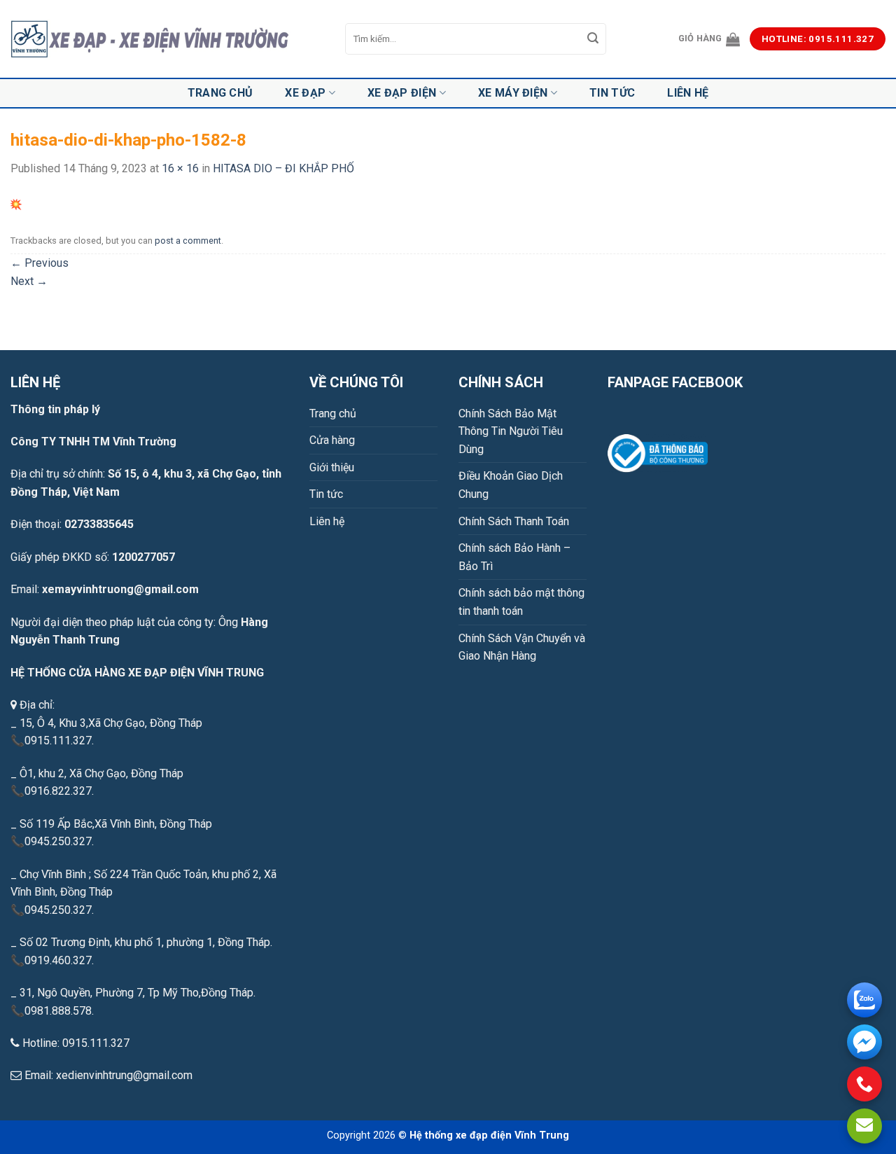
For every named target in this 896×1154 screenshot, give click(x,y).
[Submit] (594, 39)
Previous (39, 263)
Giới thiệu (331, 467)
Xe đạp (305, 92)
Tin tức (612, 92)
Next (29, 281)
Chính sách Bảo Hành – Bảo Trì (514, 557)
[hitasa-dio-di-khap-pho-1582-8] (16, 203)
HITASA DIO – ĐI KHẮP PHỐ (283, 168)
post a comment (188, 240)
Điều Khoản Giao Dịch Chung (510, 485)
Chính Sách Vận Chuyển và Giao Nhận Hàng (521, 647)
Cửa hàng (332, 440)
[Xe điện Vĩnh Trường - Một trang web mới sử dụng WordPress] (167, 39)
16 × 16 (180, 168)
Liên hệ (687, 92)
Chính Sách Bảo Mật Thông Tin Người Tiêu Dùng (510, 431)
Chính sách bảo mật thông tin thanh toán (521, 602)
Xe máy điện (513, 92)
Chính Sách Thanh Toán (513, 521)
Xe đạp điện (402, 92)
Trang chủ (220, 92)
